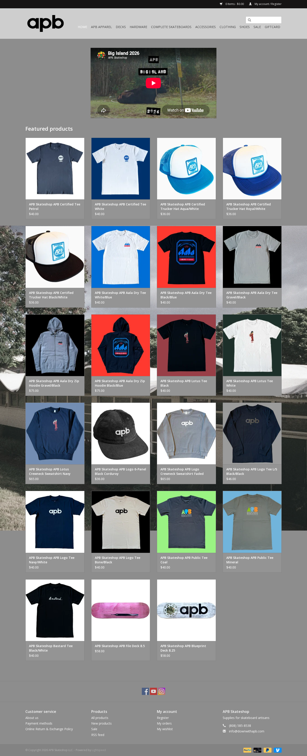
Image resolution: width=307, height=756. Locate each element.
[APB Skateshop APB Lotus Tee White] (252, 345)
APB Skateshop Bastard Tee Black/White (51, 648)
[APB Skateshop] (45, 23)
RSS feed (97, 735)
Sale (257, 27)
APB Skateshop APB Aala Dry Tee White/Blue (120, 295)
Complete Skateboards (171, 27)
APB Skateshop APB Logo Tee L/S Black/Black (251, 471)
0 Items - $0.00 (235, 4)
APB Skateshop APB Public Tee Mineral (249, 559)
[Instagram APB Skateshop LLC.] (161, 691)
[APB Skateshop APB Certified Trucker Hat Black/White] (55, 257)
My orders (164, 723)
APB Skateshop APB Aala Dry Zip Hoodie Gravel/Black (54, 383)
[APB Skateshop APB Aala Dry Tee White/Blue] (120, 257)
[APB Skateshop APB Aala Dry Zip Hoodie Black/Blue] (120, 345)
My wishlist (165, 729)
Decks (121, 27)
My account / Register (268, 4)
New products (101, 723)
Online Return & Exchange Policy (49, 729)
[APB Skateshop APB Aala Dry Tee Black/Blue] (186, 257)
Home (82, 27)
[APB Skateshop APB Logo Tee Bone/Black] (120, 522)
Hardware (138, 27)
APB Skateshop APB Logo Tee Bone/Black (117, 559)
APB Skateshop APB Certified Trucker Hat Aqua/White (182, 206)
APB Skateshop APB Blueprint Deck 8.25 (183, 648)
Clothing (228, 27)
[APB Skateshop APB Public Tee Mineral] (252, 522)
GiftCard (272, 27)
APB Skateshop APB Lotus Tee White (249, 383)
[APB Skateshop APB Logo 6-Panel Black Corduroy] (120, 433)
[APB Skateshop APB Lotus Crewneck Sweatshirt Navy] (55, 433)
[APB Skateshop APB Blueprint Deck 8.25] (186, 610)
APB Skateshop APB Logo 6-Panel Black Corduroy (120, 471)
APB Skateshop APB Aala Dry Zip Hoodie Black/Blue (120, 383)
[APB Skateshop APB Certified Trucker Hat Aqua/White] (186, 168)
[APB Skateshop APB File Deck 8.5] (120, 610)
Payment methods (38, 723)
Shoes (245, 27)
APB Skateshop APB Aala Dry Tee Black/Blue (185, 295)
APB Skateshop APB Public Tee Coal (183, 559)
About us (31, 718)
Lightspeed (99, 750)
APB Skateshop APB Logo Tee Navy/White (51, 559)
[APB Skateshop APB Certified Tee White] (120, 168)
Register (163, 718)
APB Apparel (101, 27)
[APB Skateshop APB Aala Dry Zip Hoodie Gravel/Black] (55, 345)
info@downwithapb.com (246, 731)
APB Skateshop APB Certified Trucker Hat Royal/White (248, 206)
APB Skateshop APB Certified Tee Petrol (54, 206)
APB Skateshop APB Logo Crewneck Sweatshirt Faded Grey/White (182, 471)
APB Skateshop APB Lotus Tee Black (183, 383)
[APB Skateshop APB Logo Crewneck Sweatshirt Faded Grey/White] (186, 433)
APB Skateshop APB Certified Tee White (120, 206)
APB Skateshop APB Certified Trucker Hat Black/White (51, 295)
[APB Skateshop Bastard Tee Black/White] (55, 610)
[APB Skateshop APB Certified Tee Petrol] (55, 168)
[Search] (248, 20)
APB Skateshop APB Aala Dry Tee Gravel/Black (251, 295)
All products (99, 718)
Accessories (205, 27)
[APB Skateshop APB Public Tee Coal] (186, 522)
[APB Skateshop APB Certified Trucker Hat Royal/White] (252, 168)
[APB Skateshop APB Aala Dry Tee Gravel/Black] (252, 257)
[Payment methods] (247, 750)
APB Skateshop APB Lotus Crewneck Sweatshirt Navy (50, 471)
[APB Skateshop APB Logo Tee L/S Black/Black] (252, 433)
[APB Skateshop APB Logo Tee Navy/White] (55, 522)
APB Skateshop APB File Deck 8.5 (120, 646)
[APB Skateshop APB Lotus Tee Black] (186, 345)
